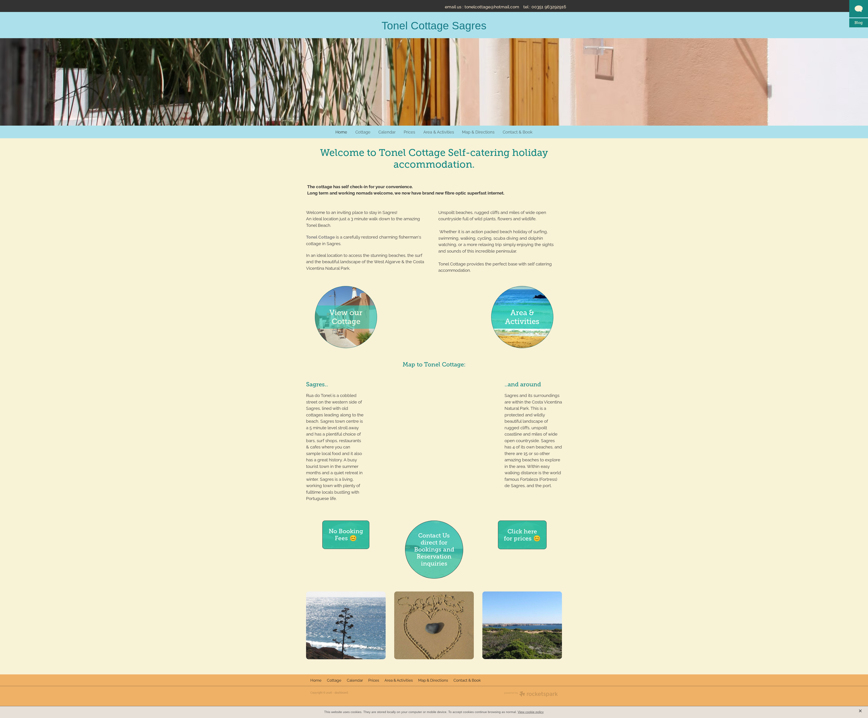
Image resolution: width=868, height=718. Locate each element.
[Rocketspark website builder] (531, 694)
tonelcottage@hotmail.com (492, 6)
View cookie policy (531, 712)
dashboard (341, 692)
